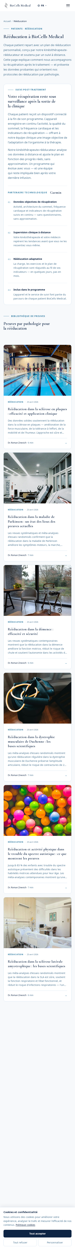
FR (42, 5)
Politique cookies (25, 1224)
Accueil (7, 21)
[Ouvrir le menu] (68, 5)
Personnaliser (55, 1242)
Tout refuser (20, 1242)
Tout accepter (37, 1233)
